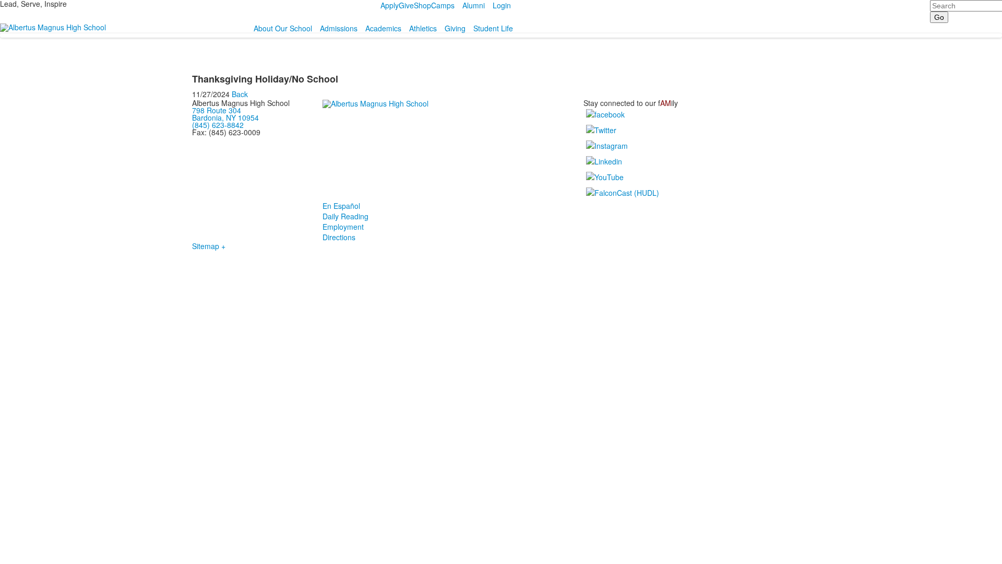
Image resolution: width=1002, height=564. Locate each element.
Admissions (338, 28)
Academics (383, 28)
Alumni (473, 5)
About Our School (283, 28)
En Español (341, 206)
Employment (343, 226)
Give (406, 5)
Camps (443, 5)
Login (502, 5)
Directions (339, 237)
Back (240, 94)
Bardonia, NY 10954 (225, 117)
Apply (389, 5)
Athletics (423, 28)
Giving (455, 28)
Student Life (493, 28)
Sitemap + (208, 246)
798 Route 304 (216, 110)
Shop (422, 5)
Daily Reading (345, 216)
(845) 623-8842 (218, 125)
